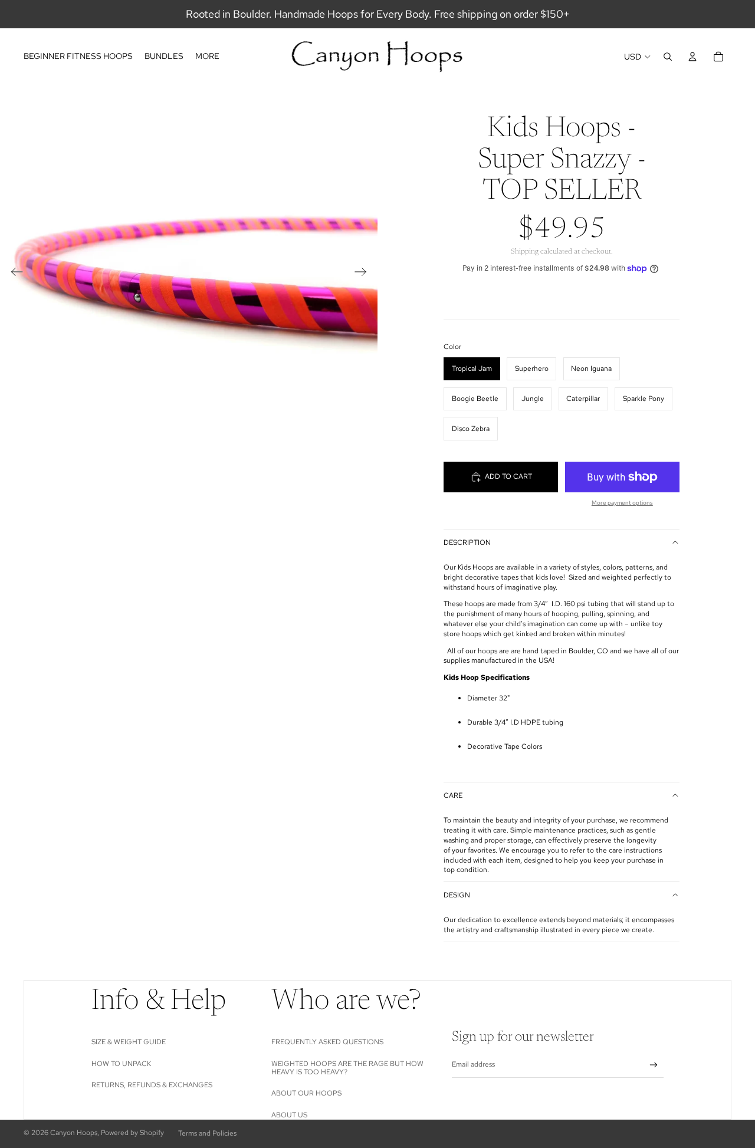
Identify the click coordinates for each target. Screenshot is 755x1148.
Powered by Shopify (132, 1132)
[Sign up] (654, 1065)
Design (457, 895)
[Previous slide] (13, 274)
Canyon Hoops (73, 1132)
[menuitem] (207, 57)
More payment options (622, 502)
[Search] (668, 57)
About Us (289, 1115)
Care (453, 795)
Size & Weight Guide (128, 1042)
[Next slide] (364, 274)
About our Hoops (306, 1093)
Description (467, 542)
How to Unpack (121, 1063)
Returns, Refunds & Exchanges (151, 1085)
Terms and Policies (207, 1133)
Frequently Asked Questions (327, 1042)
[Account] (692, 57)
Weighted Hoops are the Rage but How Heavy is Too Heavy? (347, 1068)
